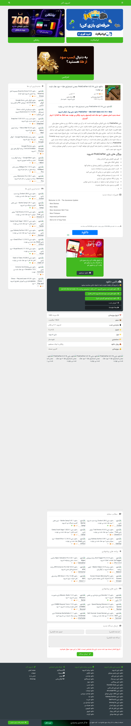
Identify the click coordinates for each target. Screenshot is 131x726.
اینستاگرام (60, 670)
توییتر (61, 676)
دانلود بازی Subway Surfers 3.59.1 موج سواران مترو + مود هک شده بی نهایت (100, 540)
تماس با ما (32, 676)
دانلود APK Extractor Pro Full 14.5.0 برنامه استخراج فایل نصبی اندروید (63, 568)
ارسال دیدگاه (83, 654)
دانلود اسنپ (90, 685)
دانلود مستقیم (83, 273)
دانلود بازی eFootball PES (115, 691)
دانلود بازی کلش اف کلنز (116, 708)
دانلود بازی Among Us (116, 702)
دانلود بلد (91, 697)
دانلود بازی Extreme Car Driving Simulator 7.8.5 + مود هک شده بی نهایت (24, 269)
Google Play (113, 307)
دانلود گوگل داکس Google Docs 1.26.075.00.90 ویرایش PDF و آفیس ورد (23, 101)
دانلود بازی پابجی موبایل (115, 673)
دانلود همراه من (89, 705)
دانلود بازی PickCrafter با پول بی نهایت (106, 226)
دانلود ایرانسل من (88, 702)
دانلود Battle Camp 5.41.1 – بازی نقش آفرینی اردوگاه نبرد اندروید (65, 522)
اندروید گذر (65, 3)
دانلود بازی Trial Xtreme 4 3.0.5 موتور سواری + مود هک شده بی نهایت (101, 531)
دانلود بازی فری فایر (117, 676)
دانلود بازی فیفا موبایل (116, 714)
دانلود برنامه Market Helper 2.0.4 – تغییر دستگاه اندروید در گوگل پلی (100, 568)
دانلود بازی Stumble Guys (115, 685)
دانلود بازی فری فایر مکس (115, 688)
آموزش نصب (113, 303)
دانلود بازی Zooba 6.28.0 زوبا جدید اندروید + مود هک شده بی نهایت (100, 522)
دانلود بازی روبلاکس (117, 682)
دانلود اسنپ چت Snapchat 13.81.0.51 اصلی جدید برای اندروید (23, 120)
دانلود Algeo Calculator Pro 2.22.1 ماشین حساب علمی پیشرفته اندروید (64, 559)
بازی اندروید (71, 99)
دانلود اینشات (90, 691)
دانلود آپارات (90, 714)
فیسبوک (60, 673)
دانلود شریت (90, 699)
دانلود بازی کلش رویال (116, 711)
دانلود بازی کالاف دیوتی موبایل (114, 694)
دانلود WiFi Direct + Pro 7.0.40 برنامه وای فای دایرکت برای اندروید (64, 577)
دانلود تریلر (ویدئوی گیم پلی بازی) (106, 298)
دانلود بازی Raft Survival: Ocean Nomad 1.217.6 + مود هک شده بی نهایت (100, 614)
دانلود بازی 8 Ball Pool (116, 699)
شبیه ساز (63, 99)
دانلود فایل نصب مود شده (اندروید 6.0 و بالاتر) (102, 294)
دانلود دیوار (90, 682)
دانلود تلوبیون (90, 708)
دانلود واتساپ (90, 676)
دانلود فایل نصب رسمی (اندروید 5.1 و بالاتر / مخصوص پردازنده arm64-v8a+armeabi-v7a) (89, 289)
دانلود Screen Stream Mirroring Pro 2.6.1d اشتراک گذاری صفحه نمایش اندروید (100, 577)
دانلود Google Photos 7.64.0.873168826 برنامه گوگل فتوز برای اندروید (23, 148)
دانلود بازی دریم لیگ (117, 679)
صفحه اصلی (32, 670)
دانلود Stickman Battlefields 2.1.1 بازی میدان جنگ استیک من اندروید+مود (64, 614)
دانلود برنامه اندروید (88, 670)
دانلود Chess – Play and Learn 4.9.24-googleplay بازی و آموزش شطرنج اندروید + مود (23, 281)
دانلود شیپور (90, 711)
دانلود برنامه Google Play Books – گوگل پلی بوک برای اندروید (23, 138)
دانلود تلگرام (90, 673)
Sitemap (33, 679)
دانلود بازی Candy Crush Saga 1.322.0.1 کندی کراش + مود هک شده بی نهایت (64, 531)
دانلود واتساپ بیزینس (87, 694)
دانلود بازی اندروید (117, 670)
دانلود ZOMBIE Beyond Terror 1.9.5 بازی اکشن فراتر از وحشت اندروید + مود (64, 605)
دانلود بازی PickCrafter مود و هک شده (89, 226)
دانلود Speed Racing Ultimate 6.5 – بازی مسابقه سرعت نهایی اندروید (100, 605)
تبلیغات (33, 673)
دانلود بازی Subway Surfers (114, 697)
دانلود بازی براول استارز (116, 705)
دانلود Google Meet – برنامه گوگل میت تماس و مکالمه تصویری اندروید (23, 159)
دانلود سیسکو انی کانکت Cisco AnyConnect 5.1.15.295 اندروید (25, 110)
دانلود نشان (90, 688)
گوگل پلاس (59, 679)
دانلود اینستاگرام (89, 679)
